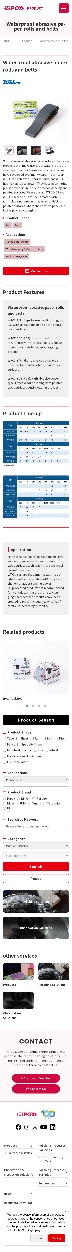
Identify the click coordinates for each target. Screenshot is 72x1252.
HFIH (10, 808)
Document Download (18, 1203)
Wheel (54, 750)
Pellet (11, 744)
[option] (36, 671)
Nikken (25, 798)
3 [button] (39, 706)
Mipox (11, 798)
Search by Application (20, 1152)
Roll (37, 738)
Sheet (24, 738)
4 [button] (45, 706)
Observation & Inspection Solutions (18, 1172)
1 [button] (27, 706)
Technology (46, 1183)
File (40, 750)
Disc (62, 738)
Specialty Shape (32, 744)
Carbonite (54, 803)
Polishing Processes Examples (52, 1172)
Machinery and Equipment (24, 756)
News (7, 1194)
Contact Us (39, 271)
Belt (49, 738)
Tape (10, 738)
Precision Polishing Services (52, 1158)
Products (10, 1145)
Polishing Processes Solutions (52, 1147)
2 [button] (33, 706)
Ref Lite (41, 798)
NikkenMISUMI (16, 803)
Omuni (36, 803)
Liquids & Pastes (17, 762)
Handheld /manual (19, 750)
